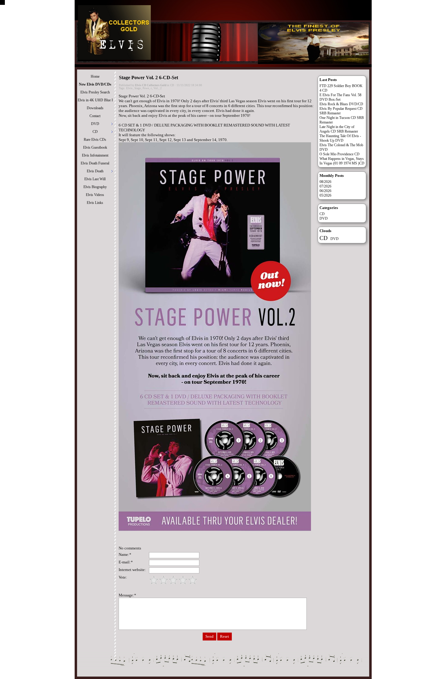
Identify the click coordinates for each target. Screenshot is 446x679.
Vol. (156, 88)
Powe (146, 88)
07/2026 (325, 186)
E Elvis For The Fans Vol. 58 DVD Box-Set (340, 97)
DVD (323, 218)
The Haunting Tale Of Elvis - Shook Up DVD (340, 138)
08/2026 (325, 182)
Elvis (129, 88)
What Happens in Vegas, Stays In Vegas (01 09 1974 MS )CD (341, 161)
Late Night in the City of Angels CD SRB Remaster (338, 129)
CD (172, 85)
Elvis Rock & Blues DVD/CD (341, 104)
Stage (137, 88)
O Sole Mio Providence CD (339, 154)
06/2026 (325, 191)
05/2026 (325, 195)
